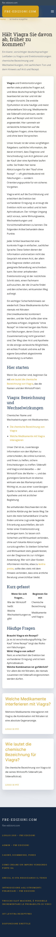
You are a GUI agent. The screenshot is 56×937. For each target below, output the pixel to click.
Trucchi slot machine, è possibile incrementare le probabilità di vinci (27, 902)
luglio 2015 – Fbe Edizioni (18, 835)
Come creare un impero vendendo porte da (24, 866)
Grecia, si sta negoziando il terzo (24, 877)
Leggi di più (12, 729)
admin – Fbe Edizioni (15, 845)
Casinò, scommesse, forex (19, 855)
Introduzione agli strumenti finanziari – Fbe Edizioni (21, 889)
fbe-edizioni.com (19, 820)
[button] (52, 11)
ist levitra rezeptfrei (17, 913)
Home (3, 19)
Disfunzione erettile (16, 923)
